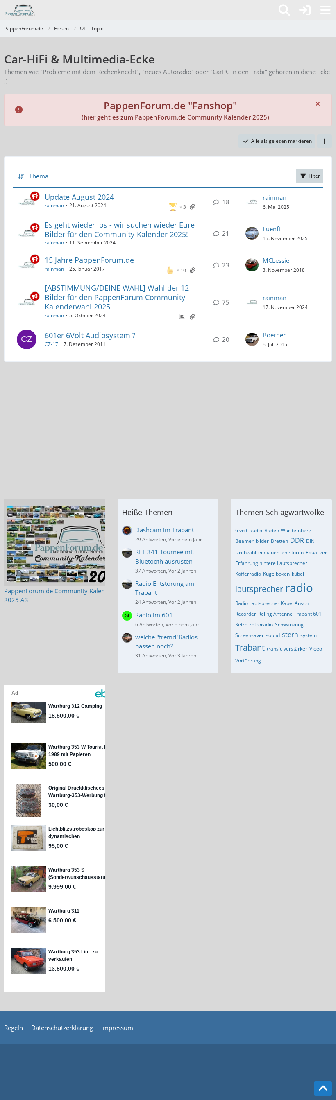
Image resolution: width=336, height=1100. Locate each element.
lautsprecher (259, 588)
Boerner (274, 335)
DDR (297, 540)
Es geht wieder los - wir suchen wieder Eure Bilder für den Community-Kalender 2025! (120, 229)
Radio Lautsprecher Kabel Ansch (272, 603)
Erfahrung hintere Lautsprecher (271, 563)
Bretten (279, 541)
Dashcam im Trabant (164, 530)
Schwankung (289, 624)
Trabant (250, 647)
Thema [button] (38, 176)
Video (315, 648)
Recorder (245, 613)
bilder (262, 541)
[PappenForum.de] (19, 10)
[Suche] (284, 10)
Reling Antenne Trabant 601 (290, 613)
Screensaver (249, 635)
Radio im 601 (154, 615)
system (308, 635)
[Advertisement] (168, 427)
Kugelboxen (276, 573)
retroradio (261, 624)
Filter (314, 175)
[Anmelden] (305, 10)
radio (299, 587)
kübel (298, 573)
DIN (310, 541)
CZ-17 (51, 344)
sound (273, 635)
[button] (324, 141)
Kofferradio (248, 573)
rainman (54, 205)
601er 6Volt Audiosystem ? (90, 335)
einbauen (268, 552)
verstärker (295, 648)
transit (274, 648)
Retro (241, 624)
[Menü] (325, 10)
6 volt (241, 530)
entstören (293, 552)
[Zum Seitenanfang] (323, 1088)
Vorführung (248, 660)
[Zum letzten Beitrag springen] (252, 201)
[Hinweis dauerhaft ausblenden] (318, 103)
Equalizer (316, 552)
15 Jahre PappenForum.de (89, 260)
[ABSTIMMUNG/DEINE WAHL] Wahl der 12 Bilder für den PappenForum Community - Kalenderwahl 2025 (117, 297)
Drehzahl (245, 552)
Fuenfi (271, 229)
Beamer (244, 541)
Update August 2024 (79, 197)
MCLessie (276, 260)
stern (290, 634)
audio (256, 530)
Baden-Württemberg (287, 530)
